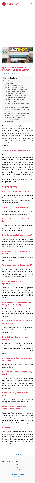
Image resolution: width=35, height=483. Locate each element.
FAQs (5, 73)
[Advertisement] (17, 26)
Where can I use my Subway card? (17, 95)
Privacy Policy (17, 469)
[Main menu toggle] (31, 4)
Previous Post (17, 451)
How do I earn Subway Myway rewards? (18, 107)
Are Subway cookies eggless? (15, 87)
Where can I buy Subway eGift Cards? (18, 115)
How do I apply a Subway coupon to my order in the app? (18, 100)
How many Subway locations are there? (18, 93)
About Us (17, 467)
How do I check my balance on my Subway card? (19, 104)
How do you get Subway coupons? (16, 91)
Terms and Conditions (17, 474)
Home (17, 464)
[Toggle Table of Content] (29, 78)
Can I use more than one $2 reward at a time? (18, 110)
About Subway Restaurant (12, 81)
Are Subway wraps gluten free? (16, 85)
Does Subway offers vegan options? (17, 97)
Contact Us (17, 477)
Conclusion (11, 121)
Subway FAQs (9, 83)
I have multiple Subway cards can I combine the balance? (17, 118)
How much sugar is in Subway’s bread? (18, 89)
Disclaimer (17, 472)
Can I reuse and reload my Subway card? (19, 113)
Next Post (17, 454)
